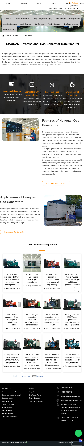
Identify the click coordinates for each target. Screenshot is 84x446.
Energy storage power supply (42, 18)
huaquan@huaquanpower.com (71, 396)
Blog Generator (34, 392)
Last (29, 376)
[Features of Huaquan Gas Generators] (20, 129)
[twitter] (65, 429)
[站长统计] (26, 442)
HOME (7, 36)
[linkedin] (76, 429)
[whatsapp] (59, 435)
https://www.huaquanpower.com (71, 400)
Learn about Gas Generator (56, 183)
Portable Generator (54, 24)
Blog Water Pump (35, 395)
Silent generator (74, 18)
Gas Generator (40, 24)
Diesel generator (60, 18)
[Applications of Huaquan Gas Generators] (63, 210)
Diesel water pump (9, 29)
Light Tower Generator (71, 24)
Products (15, 36)
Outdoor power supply (22, 18)
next (25, 376)
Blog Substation (34, 398)
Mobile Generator (26, 24)
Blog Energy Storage (36, 401)
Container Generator (10, 24)
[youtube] (71, 429)
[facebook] (59, 429)
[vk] (65, 435)
